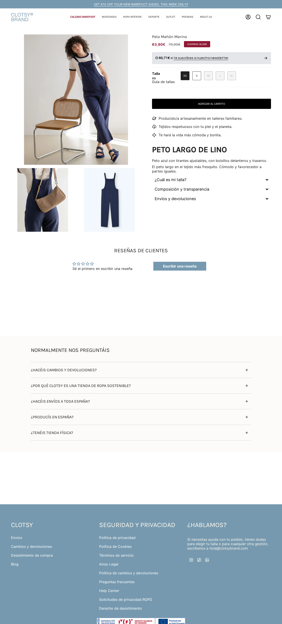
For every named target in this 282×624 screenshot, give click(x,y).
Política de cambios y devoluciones (128, 573)
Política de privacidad (117, 537)
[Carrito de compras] (268, 17)
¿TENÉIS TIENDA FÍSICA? (52, 432)
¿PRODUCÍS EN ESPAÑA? (52, 417)
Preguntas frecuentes (117, 582)
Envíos (16, 537)
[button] (82, 17)
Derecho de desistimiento (120, 608)
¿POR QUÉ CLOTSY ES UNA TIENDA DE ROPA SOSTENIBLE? (81, 385)
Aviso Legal (108, 564)
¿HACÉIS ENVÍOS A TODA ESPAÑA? (60, 401)
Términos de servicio (116, 555)
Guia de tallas (163, 81)
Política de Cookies (115, 546)
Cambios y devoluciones (31, 546)
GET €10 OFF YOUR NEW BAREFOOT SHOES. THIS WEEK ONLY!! (141, 4)
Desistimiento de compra (32, 555)
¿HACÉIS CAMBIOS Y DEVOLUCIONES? (64, 370)
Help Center (109, 590)
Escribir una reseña (180, 266)
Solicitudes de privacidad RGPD (125, 599)
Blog (15, 564)
